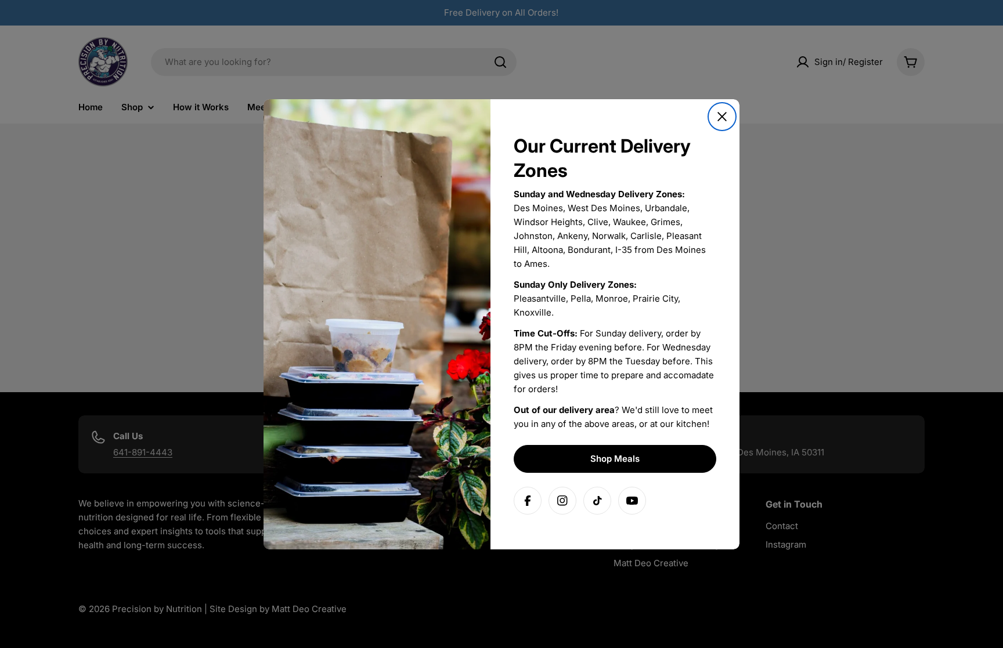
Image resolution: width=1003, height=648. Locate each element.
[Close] (722, 116)
